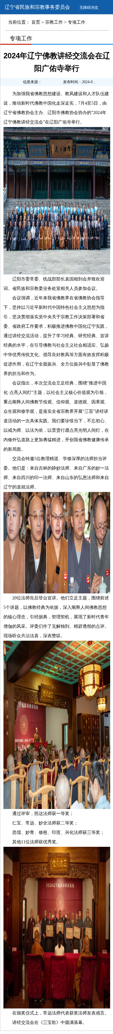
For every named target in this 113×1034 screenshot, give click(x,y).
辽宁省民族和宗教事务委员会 (37, 7)
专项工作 (21, 38)
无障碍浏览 (88, 7)
